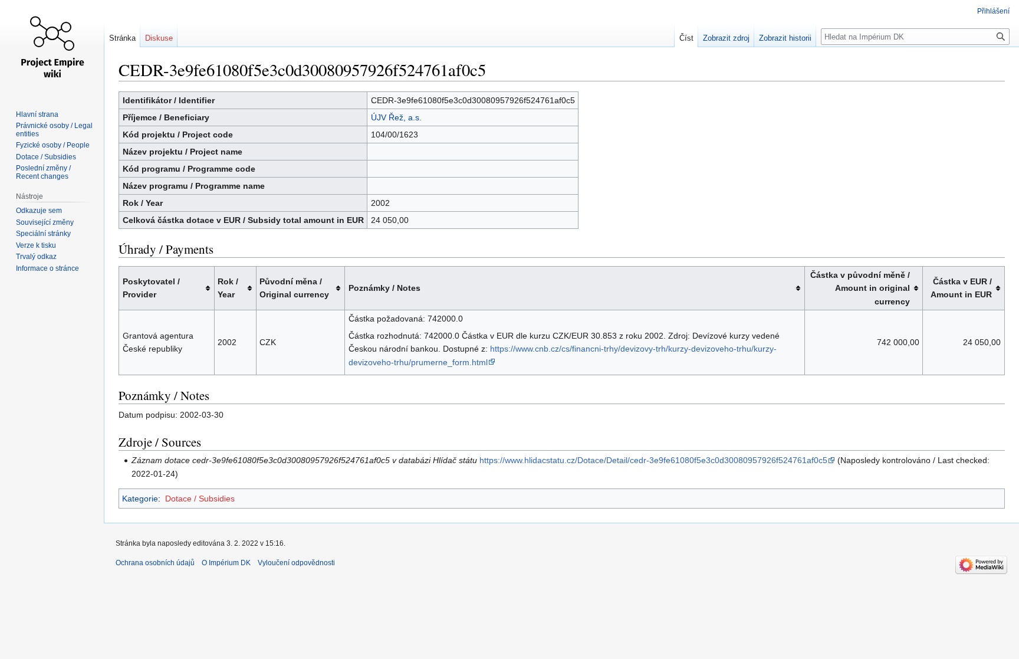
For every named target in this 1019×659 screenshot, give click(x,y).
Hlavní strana (37, 114)
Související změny (45, 222)
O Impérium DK (226, 563)
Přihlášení (993, 11)
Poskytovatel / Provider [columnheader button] (151, 288)
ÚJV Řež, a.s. (396, 117)
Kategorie (140, 498)
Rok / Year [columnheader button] (228, 288)
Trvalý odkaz (36, 257)
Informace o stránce (47, 268)
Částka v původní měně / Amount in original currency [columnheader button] (860, 288)
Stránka (122, 38)
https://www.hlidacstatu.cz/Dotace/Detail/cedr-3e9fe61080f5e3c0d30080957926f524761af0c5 (653, 460)
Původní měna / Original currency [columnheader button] (294, 288)
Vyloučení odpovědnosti (296, 563)
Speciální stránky (43, 233)
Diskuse (159, 38)
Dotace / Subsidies (200, 498)
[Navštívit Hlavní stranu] (52, 47)
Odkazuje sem (39, 210)
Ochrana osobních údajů (155, 563)
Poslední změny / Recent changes (43, 172)
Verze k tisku (36, 245)
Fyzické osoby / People (53, 145)
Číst (686, 38)
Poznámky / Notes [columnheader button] (384, 288)
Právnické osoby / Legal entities (54, 130)
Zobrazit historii (785, 38)
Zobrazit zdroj (726, 38)
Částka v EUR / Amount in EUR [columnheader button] (961, 288)
